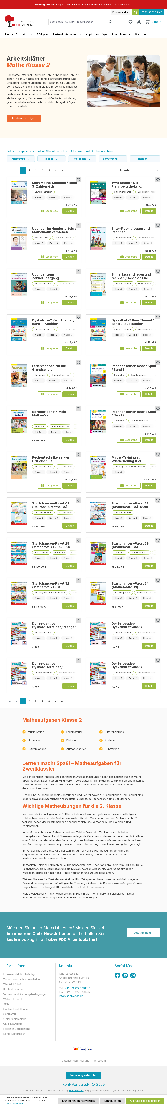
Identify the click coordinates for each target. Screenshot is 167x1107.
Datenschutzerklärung (75, 1060)
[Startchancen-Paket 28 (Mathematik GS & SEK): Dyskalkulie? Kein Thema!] (19, 554)
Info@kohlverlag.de (71, 996)
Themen (143, 158)
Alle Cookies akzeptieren (145, 1100)
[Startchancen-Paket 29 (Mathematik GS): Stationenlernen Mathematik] (98, 554)
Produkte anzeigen (23, 118)
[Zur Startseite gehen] (19, 21)
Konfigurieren (112, 1100)
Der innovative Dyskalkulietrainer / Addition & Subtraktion (50, 665)
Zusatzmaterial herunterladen (21, 979)
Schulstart (9, 1014)
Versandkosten (76, 1090)
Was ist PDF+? (12, 984)
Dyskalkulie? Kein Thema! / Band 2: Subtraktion (133, 322)
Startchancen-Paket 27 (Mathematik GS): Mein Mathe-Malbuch (130, 505)
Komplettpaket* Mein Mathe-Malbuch (49, 413)
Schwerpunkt (111, 158)
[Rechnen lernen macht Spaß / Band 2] (98, 425)
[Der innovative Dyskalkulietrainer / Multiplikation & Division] (98, 674)
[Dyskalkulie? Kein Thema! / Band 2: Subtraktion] (98, 333)
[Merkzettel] (130, 21)
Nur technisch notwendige (78, 1100)
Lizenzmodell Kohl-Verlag (19, 974)
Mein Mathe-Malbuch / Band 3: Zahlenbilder (54, 184)
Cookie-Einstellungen (16, 1009)
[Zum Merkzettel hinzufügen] (78, 179)
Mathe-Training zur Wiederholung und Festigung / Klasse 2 (128, 459)
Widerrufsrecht (12, 999)
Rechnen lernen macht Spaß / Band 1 (134, 367)
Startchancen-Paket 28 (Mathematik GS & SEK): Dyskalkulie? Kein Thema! (52, 545)
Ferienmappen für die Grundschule (49, 367)
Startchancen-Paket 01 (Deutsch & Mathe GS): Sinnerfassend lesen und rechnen (51, 505)
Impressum (99, 1060)
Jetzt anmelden (144, 932)
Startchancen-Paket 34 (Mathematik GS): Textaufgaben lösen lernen (133, 585)
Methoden (80, 158)
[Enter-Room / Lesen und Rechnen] (98, 242)
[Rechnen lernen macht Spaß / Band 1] (98, 379)
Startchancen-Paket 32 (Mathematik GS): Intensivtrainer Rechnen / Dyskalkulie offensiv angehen (52, 585)
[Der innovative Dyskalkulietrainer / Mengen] (19, 634)
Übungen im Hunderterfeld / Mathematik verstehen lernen (54, 230)
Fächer (49, 158)
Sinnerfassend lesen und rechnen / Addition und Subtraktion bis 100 (131, 276)
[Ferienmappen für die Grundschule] (19, 379)
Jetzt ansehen (122, 4)
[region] (83, 4)
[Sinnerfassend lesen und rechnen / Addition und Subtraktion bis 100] (98, 288)
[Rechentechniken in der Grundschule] (19, 471)
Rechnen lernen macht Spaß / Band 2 (134, 413)
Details (70, 211)
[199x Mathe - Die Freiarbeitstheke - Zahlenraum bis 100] (98, 196)
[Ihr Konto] (139, 21)
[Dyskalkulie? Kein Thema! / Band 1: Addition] (19, 333)
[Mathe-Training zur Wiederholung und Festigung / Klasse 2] (98, 471)
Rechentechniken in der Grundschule (50, 459)
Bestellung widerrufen (83, 1075)
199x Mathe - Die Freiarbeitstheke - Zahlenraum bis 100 (127, 184)
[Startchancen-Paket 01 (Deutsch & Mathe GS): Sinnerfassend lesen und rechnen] (19, 514)
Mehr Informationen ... (15, 1103)
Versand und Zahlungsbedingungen (25, 994)
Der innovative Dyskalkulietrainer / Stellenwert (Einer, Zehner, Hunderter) (133, 625)
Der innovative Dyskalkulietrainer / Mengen (54, 625)
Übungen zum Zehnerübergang (45, 276)
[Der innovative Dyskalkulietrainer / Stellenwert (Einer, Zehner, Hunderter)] (98, 634)
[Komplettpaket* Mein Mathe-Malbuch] (19, 425)
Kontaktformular (13, 989)
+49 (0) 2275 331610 (77, 988)
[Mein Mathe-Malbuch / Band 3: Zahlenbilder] (19, 196)
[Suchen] (110, 22)
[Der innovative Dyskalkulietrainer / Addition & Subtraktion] (19, 674)
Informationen (15, 966)
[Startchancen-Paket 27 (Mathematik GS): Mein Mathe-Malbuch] (98, 514)
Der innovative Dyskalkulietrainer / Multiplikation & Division (131, 665)
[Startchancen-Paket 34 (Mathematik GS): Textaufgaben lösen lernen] (98, 594)
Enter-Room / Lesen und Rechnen (131, 230)
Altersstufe (18, 158)
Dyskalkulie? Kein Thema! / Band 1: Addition (53, 322)
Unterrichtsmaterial (15, 1019)
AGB (6, 1004)
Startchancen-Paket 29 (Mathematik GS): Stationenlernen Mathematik (130, 545)
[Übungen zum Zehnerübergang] (19, 288)
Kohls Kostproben (14, 1033)
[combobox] (77, 22)
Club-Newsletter (13, 1023)
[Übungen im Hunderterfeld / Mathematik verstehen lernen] (19, 242)
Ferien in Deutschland (16, 1028)
